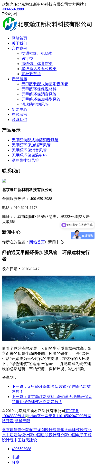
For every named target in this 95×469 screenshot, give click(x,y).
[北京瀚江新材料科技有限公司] (47, 30)
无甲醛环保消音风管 (39, 94)
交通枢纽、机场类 (37, 53)
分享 (15, 462)
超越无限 (22, 421)
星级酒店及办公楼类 (39, 69)
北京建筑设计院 (15, 430)
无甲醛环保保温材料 (39, 89)
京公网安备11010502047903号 (62, 416)
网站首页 (37, 242)
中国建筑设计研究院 (50, 435)
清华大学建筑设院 (72, 430)
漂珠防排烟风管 (35, 104)
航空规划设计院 (43, 430)
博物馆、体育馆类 (37, 64)
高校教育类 (31, 74)
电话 (15, 457)
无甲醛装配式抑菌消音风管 (44, 84)
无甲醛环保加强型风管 (40, 99)
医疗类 (27, 58)
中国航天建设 (25, 440)
